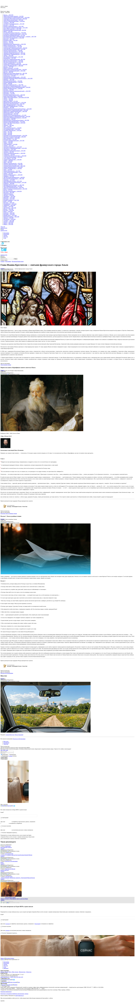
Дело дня (3, 226)
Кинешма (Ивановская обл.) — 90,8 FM (12, 82)
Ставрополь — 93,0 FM (9, 154)
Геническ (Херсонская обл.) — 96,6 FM (12, 50)
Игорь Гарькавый (19, 734)
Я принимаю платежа (9, 756)
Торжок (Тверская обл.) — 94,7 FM (11, 171)
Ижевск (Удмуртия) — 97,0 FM (10, 68)
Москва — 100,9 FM (8, 15)
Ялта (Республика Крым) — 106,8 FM (12, 191)
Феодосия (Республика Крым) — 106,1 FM (13, 178)
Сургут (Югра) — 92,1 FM (9, 158)
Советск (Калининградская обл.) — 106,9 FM (14, 153)
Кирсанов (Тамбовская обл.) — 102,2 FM (13, 84)
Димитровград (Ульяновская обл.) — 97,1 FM (14, 54)
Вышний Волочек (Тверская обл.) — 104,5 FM (14, 44)
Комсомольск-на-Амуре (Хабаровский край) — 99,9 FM (16, 87)
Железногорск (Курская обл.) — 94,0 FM (13, 60)
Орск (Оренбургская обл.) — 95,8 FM (12, 127)
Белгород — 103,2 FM (8, 25)
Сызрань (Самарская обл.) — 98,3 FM (12, 159)
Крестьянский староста (6, 847)
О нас (4, 238)
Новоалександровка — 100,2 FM (11, 216)
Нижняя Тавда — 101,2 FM (9, 215)
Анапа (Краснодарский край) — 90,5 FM (13, 20)
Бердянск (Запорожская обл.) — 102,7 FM (13, 26)
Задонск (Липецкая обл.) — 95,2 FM (12, 63)
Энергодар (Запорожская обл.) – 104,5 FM (13, 187)
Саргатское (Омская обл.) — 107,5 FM (12, 147)
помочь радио (4, 228)
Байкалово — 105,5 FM (9, 197)
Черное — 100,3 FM (8, 223)
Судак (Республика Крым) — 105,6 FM (12, 157)
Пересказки (8, 846)
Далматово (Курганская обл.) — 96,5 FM (13, 51)
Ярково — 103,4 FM (8, 224)
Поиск (15, 258)
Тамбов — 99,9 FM (8, 160)
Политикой (5, 823)
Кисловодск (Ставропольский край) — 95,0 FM (14, 86)
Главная (2, 261)
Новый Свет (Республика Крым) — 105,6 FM (14, 122)
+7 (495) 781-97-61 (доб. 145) (16, 977)
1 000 (4, 750)
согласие (8, 830)
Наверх (2, 958)
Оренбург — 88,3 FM (8, 125)
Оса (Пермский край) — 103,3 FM (11, 129)
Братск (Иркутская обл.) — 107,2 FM (12, 29)
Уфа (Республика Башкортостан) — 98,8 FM (14, 177)
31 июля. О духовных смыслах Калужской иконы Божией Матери (16, 855)
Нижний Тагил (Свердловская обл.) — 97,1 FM (14, 115)
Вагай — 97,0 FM (7, 201)
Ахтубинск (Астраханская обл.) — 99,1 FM (13, 23)
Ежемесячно (5, 754)
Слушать (3, 846)
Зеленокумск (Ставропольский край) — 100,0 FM (15, 64)
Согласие (8, 821)
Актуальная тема (9, 853)
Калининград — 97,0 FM (9, 75)
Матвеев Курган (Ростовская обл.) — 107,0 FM (14, 102)
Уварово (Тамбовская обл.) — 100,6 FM (12, 174)
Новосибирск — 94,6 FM (9, 119)
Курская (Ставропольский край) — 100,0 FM (14, 95)
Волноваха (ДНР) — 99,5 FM (10, 40)
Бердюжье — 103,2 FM (8, 199)
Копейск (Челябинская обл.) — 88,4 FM (12, 88)
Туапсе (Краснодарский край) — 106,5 (12, 172)
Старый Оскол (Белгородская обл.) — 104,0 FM (14, 155)
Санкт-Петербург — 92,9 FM (10, 144)
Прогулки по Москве (10, 868)
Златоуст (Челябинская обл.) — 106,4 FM (13, 65)
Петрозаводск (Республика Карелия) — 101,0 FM (15, 135)
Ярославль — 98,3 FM (8, 192)
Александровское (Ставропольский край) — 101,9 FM (16, 17)
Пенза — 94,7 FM (7, 131)
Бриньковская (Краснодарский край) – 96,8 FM (14, 30)
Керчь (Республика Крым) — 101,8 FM (12, 81)
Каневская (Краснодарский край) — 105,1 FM (14, 77)
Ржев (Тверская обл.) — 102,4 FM (11, 138)
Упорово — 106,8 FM (8, 221)
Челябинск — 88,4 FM (8, 183)
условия (10, 756)
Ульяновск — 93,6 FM (8, 176)
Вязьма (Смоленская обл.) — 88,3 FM (12, 45)
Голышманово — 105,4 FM (9, 204)
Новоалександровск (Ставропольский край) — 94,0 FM (16, 116)
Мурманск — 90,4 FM (8, 107)
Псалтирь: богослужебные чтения (9, 513)
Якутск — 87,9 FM (7, 190)
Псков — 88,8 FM (7, 134)
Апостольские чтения (6, 364)
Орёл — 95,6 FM (7, 126)
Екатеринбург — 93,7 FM (9, 58)
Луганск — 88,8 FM (8, 100)
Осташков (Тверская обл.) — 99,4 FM (12, 130)
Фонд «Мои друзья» (13, 972)
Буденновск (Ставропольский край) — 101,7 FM (15, 34)
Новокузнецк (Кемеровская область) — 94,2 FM (14, 117)
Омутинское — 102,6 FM (9, 219)
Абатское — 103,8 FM (8, 195)
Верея (2, 862)
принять (2, 1000)
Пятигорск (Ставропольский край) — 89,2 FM (14, 136)
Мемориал (5, 968)
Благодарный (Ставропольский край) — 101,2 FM (15, 27)
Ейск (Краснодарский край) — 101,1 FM (13, 56)
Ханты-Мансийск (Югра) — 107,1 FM (12, 181)
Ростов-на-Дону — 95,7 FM (10, 139)
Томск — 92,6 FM (7, 169)
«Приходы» (29, 972)
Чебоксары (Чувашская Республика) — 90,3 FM (14, 182)
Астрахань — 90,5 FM (8, 22)
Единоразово (13, 754)
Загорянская (6, 742)
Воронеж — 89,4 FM (8, 42)
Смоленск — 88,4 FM (8, 152)
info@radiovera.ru (5, 977)
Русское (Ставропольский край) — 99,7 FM (13, 140)
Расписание (6, 234)
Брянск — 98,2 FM (7, 31)
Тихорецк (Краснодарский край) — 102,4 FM (14, 166)
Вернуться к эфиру (5, 11)
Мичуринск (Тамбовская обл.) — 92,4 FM (13, 106)
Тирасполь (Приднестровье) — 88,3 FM (12, 164)
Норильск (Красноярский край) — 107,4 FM (14, 121)
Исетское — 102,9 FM (8, 210)
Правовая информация (6, 991)
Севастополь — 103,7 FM (9, 149)
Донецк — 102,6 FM (8, 55)
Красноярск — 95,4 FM (9, 93)
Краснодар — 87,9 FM (8, 92)
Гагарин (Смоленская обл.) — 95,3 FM (12, 46)
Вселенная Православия (17, 261)
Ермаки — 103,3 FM (8, 206)
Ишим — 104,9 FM (8, 211)
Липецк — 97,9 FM (8, 98)
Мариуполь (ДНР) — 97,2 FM (10, 101)
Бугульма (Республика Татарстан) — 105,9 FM (14, 32)
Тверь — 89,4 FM (7, 162)
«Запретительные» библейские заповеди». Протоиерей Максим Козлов (18, 877)
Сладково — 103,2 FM (8, 220)
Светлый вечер (8, 876)
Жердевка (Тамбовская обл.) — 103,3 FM (13, 62)
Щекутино (5, 741)
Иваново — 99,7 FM (8, 67)
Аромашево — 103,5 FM (9, 196)
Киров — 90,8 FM (7, 83)
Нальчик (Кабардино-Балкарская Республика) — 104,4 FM (17, 108)
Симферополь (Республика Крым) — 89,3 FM (14, 150)
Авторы (5, 235)
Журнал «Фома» (4, 972)
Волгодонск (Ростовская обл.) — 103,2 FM (13, 37)
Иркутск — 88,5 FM (8, 72)
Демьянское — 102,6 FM (9, 205)
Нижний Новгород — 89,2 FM (10, 114)
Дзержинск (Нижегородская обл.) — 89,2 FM (14, 53)
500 (1, 750)
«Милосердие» (22, 972)
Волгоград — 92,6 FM (8, 39)
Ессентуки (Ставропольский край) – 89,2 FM (14, 59)
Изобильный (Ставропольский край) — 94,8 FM (15, 69)
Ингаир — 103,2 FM (8, 209)
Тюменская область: (8, 193)
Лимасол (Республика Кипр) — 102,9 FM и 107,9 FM (16, 97)
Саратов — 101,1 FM (8, 145)
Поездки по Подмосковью (7, 673)
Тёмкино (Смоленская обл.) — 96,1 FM (12, 163)
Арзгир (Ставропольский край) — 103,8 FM (14, 21)
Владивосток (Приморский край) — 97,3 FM (14, 35)
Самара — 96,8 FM (7, 143)
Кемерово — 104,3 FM (8, 79)
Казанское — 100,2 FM (8, 212)
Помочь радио (4, 757)
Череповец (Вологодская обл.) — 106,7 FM (13, 185)
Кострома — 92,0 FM (8, 89)
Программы (6, 233)
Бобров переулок (5, 870)
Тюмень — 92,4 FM (8, 173)
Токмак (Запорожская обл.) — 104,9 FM (12, 167)
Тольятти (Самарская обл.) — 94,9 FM (12, 168)
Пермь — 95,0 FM (7, 133)
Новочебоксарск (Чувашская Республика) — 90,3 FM (16, 120)
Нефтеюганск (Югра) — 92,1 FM (11, 112)
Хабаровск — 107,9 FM (9, 180)
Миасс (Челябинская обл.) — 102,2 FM (12, 105)
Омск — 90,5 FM (7, 124)
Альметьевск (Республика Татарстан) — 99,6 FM (15, 18)
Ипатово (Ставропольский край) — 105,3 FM (14, 70)
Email (2, 812)
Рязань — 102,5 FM (8, 141)
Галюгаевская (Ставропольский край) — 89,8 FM (15, 48)
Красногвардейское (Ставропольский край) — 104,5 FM (16, 91)
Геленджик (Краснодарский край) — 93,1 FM (14, 49)
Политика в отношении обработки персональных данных (14, 993)
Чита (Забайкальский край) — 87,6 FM (12, 186)
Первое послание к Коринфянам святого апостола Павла (14, 898)
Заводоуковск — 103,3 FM (9, 207)
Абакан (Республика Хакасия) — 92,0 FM (13, 16)
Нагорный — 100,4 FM (8, 214)
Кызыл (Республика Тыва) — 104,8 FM (12, 96)
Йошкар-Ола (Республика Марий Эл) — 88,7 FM (15, 73)
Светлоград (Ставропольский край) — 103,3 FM (15, 148)
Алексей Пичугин (9, 734)
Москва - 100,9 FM (5, 12)
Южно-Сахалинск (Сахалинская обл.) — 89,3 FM (15, 188)
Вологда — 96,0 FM (8, 41)
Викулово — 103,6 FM (8, 202)
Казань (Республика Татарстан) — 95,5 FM (13, 74)
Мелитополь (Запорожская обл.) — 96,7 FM (13, 103)
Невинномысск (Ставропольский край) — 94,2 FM (15, 110)
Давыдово (5, 744)
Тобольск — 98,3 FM (8, 218)
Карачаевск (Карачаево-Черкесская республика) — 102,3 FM (17, 78)
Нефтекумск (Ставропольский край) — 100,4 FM (15, 111)
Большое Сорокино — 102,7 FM (11, 200)
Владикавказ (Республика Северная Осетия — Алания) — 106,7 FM (19, 36)
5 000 (6, 750)
